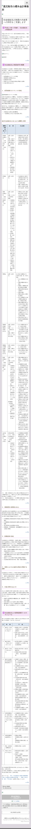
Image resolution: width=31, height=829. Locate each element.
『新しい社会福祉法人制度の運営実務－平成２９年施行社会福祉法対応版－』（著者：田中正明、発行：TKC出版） (15, 777)
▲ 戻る (27, 60)
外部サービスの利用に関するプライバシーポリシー (16, 818)
